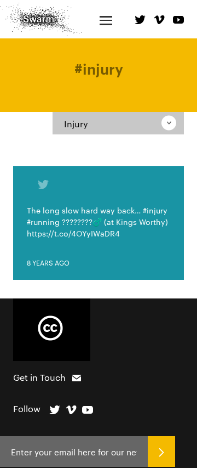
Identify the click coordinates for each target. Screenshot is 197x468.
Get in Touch (39, 377)
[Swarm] (41, 19)
